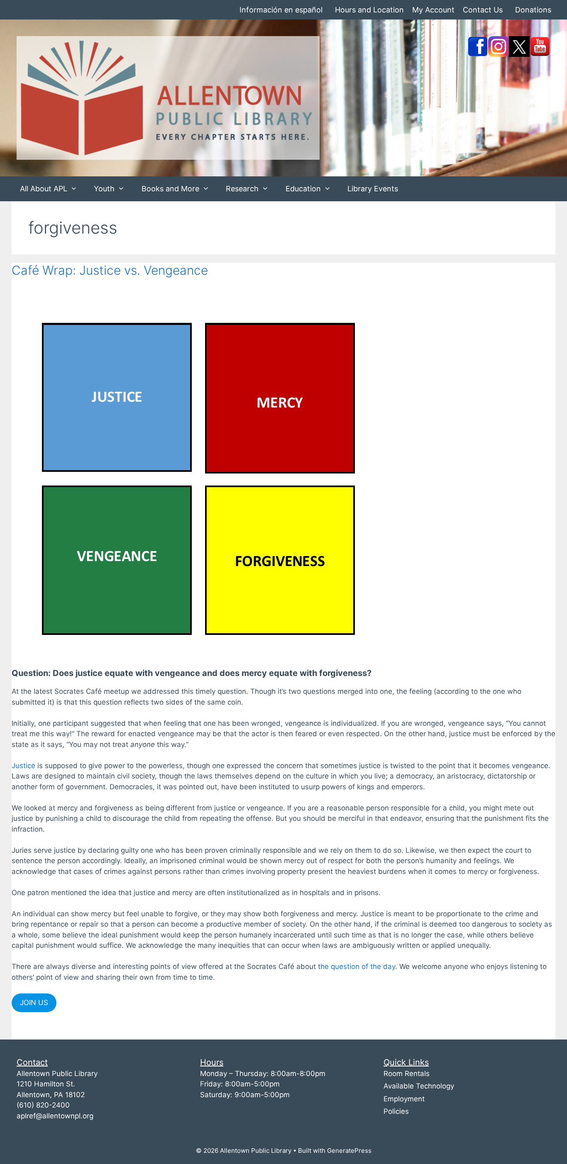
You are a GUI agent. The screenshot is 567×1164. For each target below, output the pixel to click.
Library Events (372, 188)
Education (303, 188)
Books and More (170, 188)
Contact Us (483, 9)
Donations (533, 9)
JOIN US (34, 1002)
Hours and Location (369, 9)
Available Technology (419, 1086)
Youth (104, 188)
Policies (396, 1111)
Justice (23, 765)
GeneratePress (349, 1150)
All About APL (43, 188)
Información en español (281, 9)
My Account (433, 9)
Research (242, 188)
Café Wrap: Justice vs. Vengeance (110, 270)
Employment (404, 1099)
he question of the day (357, 966)
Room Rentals (407, 1073)
